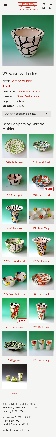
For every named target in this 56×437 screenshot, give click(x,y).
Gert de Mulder (21, 81)
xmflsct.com (24, 430)
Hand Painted (33, 91)
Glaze (20, 96)
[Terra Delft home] (28, 6)
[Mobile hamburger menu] (5, 5)
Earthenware (31, 96)
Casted (21, 91)
